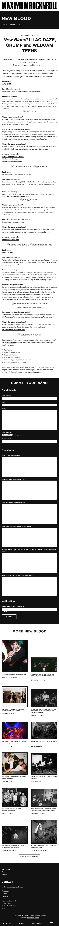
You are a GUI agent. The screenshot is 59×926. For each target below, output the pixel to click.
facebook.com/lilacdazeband (13, 156)
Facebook (5, 891)
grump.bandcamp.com (10, 239)
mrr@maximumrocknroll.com (12, 887)
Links (4, 409)
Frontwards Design (33, 917)
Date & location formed (11, 456)
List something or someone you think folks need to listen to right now (29, 551)
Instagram (5, 896)
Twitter (4, 893)
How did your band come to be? (14, 479)
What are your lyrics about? (13, 503)
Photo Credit (7, 438)
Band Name (6, 396)
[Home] (29, 8)
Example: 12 (6, 611)
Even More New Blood (29, 856)
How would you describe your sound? (17, 526)
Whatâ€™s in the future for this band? (17, 575)
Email (4, 402)
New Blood (11, 342)
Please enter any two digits (13, 607)
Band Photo (7, 432)
